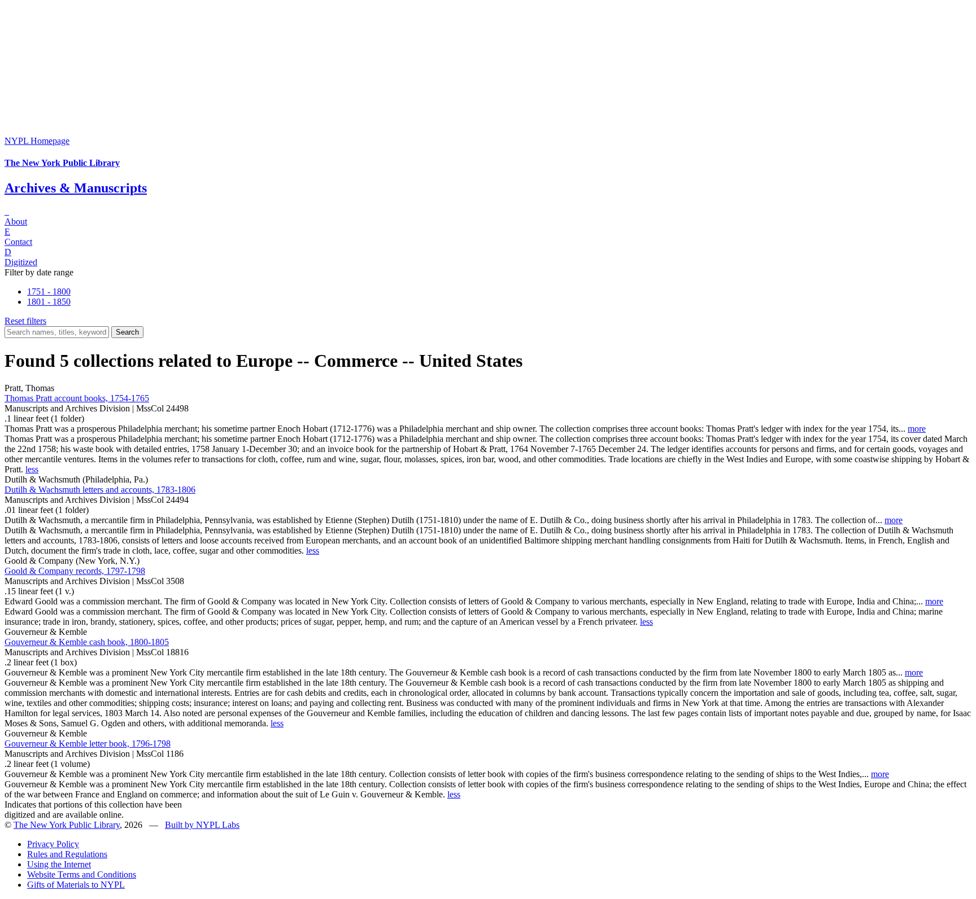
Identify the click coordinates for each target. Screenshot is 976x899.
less (31, 469)
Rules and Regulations (67, 854)
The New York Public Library (67, 825)
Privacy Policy (53, 844)
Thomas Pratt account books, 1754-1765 (77, 398)
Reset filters (25, 321)
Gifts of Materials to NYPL (76, 884)
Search (127, 332)
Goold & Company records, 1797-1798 (75, 571)
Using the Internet (59, 864)
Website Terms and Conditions (81, 874)
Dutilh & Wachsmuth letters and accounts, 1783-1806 (100, 489)
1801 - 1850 (49, 301)
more (917, 428)
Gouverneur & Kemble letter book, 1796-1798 (88, 743)
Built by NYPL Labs (202, 825)
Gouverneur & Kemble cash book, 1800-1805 (87, 642)
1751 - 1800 (49, 291)
